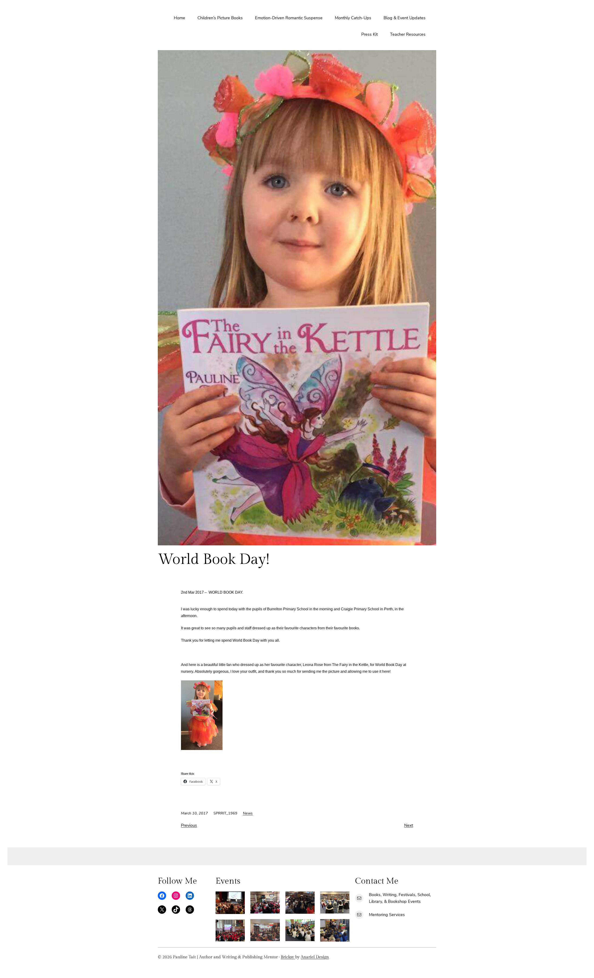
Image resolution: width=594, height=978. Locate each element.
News (248, 813)
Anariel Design (315, 957)
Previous (189, 825)
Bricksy (288, 957)
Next (408, 825)
